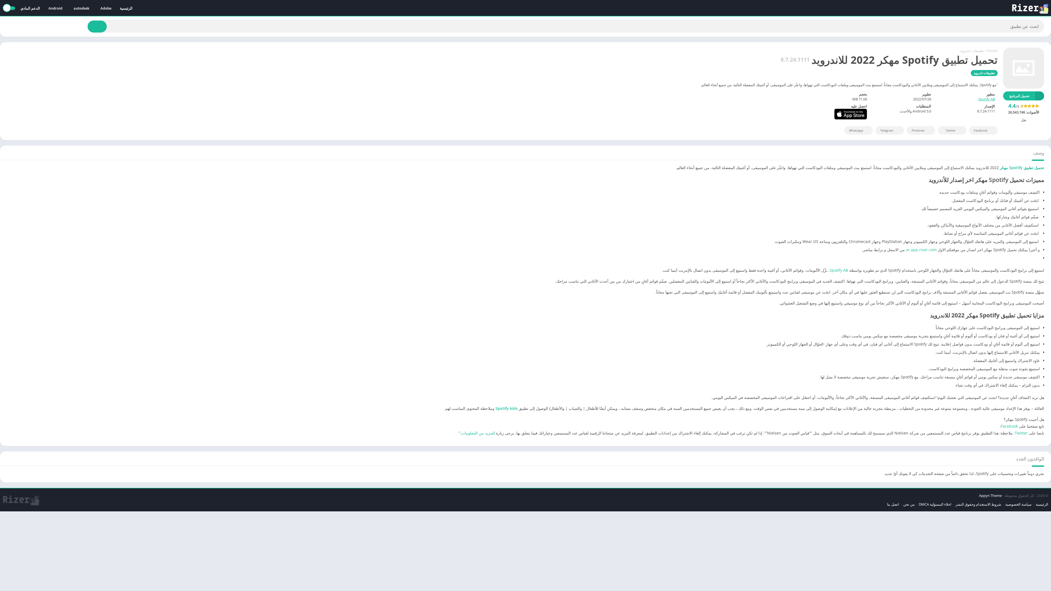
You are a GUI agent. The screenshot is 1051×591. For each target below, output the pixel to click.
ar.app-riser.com (921, 249)
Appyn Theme (990, 495)
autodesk (81, 8)
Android (55, 8)
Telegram (886, 130)
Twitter (951, 130)
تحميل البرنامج (1019, 96)
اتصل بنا (893, 504)
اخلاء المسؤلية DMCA (935, 504)
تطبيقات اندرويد (972, 50)
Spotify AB (986, 99)
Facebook (981, 130)
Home (993, 50)
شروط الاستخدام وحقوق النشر (978, 504)
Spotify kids (506, 408)
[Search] (97, 27)
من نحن (909, 504)
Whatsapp (856, 130)
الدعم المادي (30, 8)
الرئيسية (126, 8)
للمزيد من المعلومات (478, 433)
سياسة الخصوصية (1018, 504)
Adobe (105, 8)
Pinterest (918, 130)
